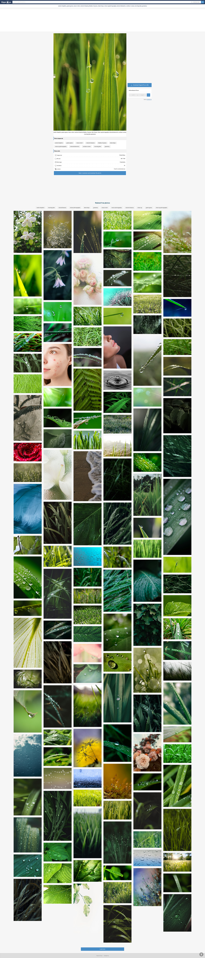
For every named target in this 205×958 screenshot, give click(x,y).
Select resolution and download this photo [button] (90, 173)
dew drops (113, 143)
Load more (102, 949)
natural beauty (62, 207)
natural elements (74, 146)
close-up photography (60, 146)
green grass (70, 143)
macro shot (80, 143)
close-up (139, 207)
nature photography (75, 207)
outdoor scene (86, 146)
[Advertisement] (102, 20)
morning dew (97, 146)
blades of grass (102, 143)
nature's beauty (90, 143)
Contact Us (149, 99)
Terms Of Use (99, 955)
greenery (107, 146)
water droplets (59, 143)
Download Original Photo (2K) (141, 85)
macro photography (117, 207)
